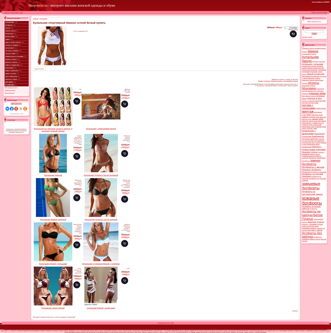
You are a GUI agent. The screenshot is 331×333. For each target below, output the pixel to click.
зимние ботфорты (311, 162)
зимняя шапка (312, 68)
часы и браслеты (12, 76)
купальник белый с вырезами (101, 308)
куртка (309, 119)
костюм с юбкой (315, 230)
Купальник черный (53, 175)
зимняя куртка (308, 117)
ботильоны (10, 33)
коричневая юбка (308, 127)
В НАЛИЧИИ (11, 22)
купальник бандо (310, 59)
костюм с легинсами (308, 106)
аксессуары (11, 68)
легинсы (313, 83)
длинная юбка (317, 93)
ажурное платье (314, 78)
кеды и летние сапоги (14, 42)
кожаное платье (315, 154)
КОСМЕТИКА (11, 85)
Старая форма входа (16, 113)
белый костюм (320, 108)
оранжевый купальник (309, 66)
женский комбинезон (310, 139)
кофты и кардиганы (13, 65)
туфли (9, 39)
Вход (21, 12)
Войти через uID (16, 103)
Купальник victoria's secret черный (101, 219)
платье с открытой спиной (310, 101)
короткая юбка (313, 226)
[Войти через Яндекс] (16, 109)
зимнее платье (315, 239)
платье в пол (314, 98)
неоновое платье (308, 86)
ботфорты (10, 25)
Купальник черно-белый (53, 308)
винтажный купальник (310, 76)
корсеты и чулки (12, 79)
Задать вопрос (39, 69)
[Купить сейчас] (293, 33)
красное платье (308, 80)
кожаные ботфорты (312, 200)
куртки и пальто (12, 59)
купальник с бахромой (318, 70)
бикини (260, 81)
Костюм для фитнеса (315, 141)
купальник (267, 81)
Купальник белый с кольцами (53, 264)
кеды (309, 115)
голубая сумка (312, 128)
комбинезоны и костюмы (15, 56)
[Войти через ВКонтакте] (7, 109)
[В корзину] (76, 101)
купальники (11, 48)
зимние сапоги (11, 31)
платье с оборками (309, 224)
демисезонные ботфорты (311, 156)
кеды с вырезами (315, 125)
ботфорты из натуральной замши (312, 193)
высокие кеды (312, 91)
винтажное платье (309, 96)
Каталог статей (307, 37)
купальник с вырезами (309, 132)
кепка (304, 128)
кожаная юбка (320, 127)
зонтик (318, 143)
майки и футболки (13, 70)
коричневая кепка (313, 144)
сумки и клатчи (12, 73)
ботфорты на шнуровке (318, 172)
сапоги (9, 28)
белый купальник (276, 81)
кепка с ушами (312, 123)
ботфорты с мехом (313, 167)
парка (317, 117)
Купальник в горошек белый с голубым (100, 264)
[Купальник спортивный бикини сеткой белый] (52, 45)
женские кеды (317, 115)
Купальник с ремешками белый (101, 129)
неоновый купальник (309, 72)
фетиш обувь (11, 36)
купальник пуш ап (309, 54)
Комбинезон (318, 136)
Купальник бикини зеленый (53, 219)
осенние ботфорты (309, 158)
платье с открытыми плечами (314, 148)
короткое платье (316, 222)
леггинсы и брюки (13, 51)
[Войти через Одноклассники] (25, 109)
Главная (6, 12)
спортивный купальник (290, 81)
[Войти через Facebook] (12, 109)
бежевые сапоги (308, 48)
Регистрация (14, 12)
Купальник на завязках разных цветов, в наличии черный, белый (53, 130)
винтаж (308, 112)
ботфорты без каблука (312, 234)
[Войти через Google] (21, 109)
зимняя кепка (313, 121)
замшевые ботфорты (311, 185)
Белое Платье (312, 217)
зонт (313, 143)
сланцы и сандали (13, 45)
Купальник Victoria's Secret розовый (101, 175)
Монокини (309, 88)
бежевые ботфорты (311, 170)
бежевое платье (310, 152)
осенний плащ (306, 142)
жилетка (305, 121)
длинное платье (309, 228)
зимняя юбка (317, 119)
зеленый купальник (318, 61)
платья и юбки (12, 53)
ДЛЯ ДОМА (10, 82)
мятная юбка (313, 103)
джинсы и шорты (12, 62)
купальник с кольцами (312, 64)
